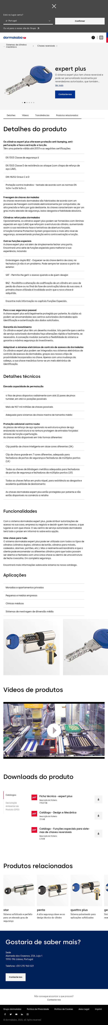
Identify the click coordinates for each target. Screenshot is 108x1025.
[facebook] (5, 1014)
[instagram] (28, 1014)
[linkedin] (22, 1014)
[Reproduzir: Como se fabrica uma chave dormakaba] (54, 730)
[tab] (15, 795)
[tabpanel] (67, 817)
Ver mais (59, 85)
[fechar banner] (54, 6)
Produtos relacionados (67, 115)
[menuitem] (14, 37)
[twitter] (11, 1014)
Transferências (42, 115)
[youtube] (16, 1014)
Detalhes (11, 115)
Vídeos (25, 115)
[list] (54, 899)
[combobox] (28, 21)
